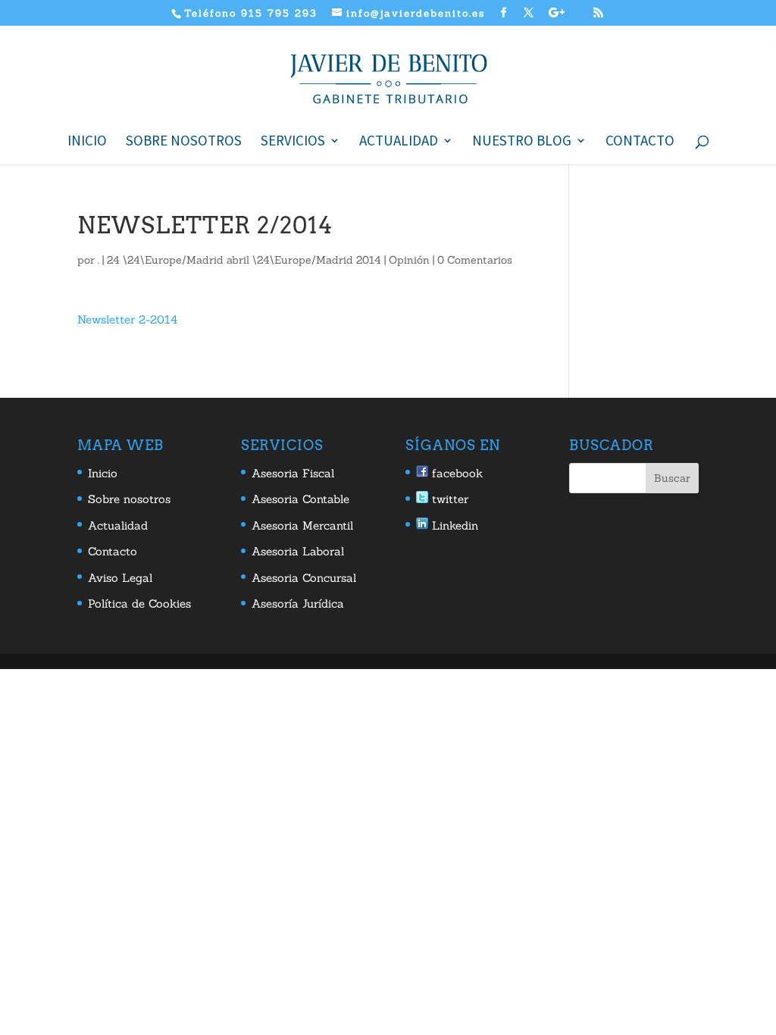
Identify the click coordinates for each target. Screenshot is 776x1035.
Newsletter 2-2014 (127, 319)
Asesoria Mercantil (302, 525)
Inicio (87, 142)
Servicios (293, 142)
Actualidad (398, 142)
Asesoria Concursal (304, 578)
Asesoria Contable (300, 499)
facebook (455, 473)
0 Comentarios (474, 260)
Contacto (639, 142)
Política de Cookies (139, 603)
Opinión (409, 260)
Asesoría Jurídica (298, 603)
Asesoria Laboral (298, 551)
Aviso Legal (120, 578)
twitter (448, 499)
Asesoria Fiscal (293, 473)
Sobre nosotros (184, 142)
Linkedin (453, 525)
